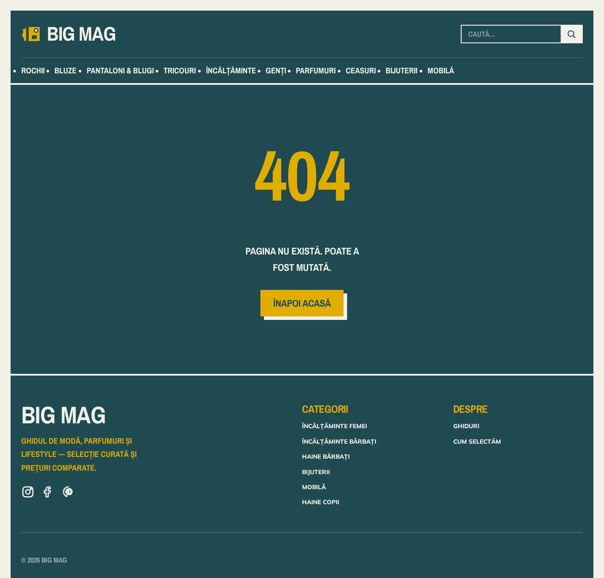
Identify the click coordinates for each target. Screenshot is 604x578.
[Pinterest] (68, 493)
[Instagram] (27, 493)
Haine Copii (320, 502)
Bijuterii (316, 471)
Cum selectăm (477, 441)
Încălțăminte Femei (334, 426)
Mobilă (314, 487)
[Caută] (571, 34)
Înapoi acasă (302, 303)
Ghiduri (466, 426)
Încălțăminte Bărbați (339, 441)
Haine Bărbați (326, 456)
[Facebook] (48, 493)
